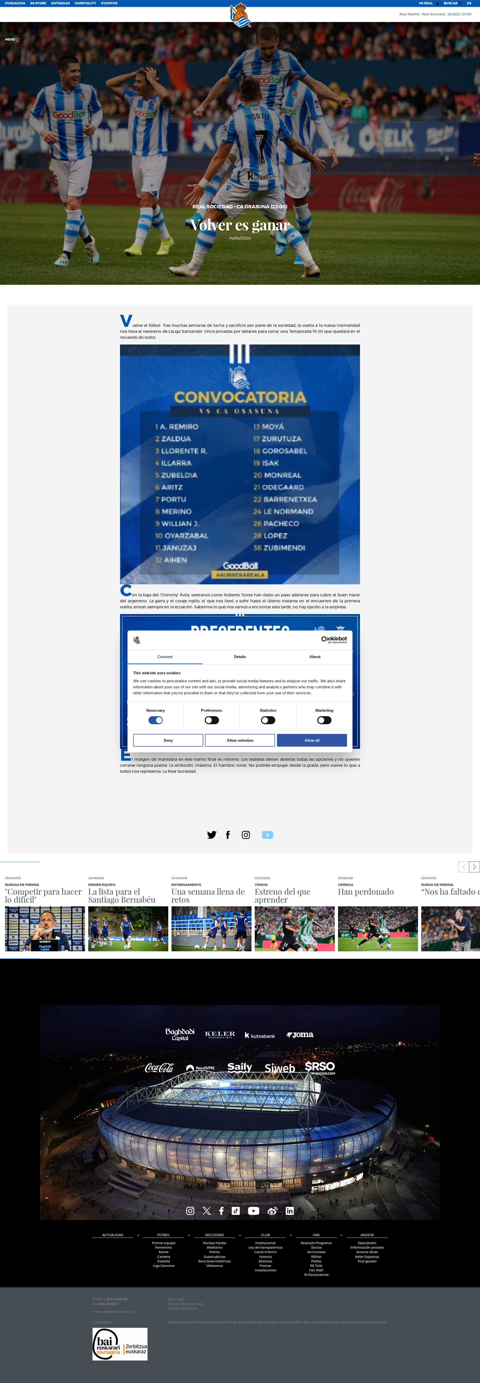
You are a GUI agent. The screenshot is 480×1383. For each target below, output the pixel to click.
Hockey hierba (214, 1243)
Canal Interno (265, 1252)
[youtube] (267, 834)
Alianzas (265, 1261)
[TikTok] (236, 1210)
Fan (316, 1235)
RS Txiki (316, 1266)
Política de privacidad (185, 1304)
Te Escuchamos (316, 1275)
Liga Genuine (163, 1266)
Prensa (265, 1266)
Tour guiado (367, 1261)
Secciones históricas (214, 1261)
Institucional (265, 1243)
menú (10, 39)
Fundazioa (15, 3)
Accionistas (316, 1252)
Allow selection (240, 740)
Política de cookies (183, 1308)
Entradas (60, 3)
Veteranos (214, 1266)
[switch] (212, 720)
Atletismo (214, 1247)
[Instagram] (246, 834)
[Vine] (273, 1210)
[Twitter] (212, 834)
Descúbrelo (367, 1243)
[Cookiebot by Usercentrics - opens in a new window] (325, 640)
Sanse (163, 1252)
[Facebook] (228, 834)
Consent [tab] (165, 657)
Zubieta (163, 1261)
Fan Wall (316, 1270)
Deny (168, 740)
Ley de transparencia (265, 1247)
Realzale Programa (316, 1243)
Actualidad (112, 1235)
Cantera (163, 1257)
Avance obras (367, 1252)
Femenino (163, 1247)
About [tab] (315, 657)
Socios (316, 1247)
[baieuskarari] (120, 1343)
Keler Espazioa (367, 1257)
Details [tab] (240, 657)
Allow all (312, 740)
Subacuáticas (214, 1257)
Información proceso (367, 1247)
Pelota (214, 1252)
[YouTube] (253, 1210)
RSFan (316, 1257)
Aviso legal (176, 1299)
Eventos (109, 3)
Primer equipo (164, 1243)
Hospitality (85, 3)
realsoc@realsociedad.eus (113, 1312)
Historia (265, 1257)
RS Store (38, 3)
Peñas (316, 1261)
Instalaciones (265, 1270)
